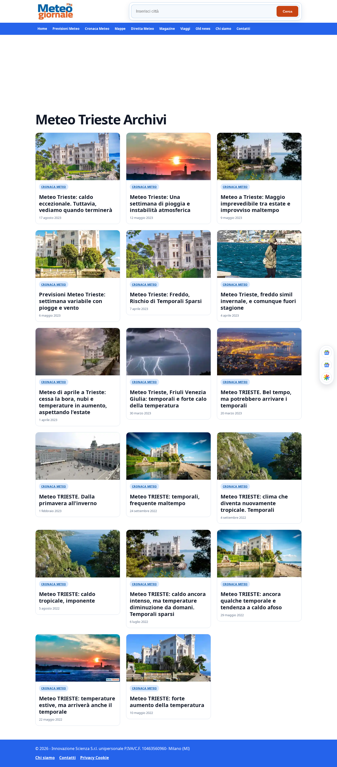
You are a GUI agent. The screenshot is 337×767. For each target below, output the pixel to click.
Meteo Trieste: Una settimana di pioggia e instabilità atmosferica (160, 203)
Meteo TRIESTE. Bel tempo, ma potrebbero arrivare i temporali (256, 399)
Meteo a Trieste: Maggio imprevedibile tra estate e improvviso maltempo (255, 203)
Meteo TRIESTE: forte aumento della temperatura (167, 701)
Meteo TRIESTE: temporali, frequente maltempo (165, 499)
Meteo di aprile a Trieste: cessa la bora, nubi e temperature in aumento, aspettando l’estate (73, 402)
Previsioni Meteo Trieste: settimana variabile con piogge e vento (72, 301)
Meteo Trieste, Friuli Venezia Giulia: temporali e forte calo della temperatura (168, 399)
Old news (203, 28)
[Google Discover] (326, 377)
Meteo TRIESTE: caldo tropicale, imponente (67, 597)
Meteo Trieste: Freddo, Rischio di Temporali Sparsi (166, 297)
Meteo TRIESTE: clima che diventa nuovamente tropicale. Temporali (254, 503)
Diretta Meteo (142, 28)
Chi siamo (223, 28)
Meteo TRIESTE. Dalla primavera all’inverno (68, 499)
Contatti (243, 28)
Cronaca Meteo (97, 28)
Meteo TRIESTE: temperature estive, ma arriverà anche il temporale (77, 705)
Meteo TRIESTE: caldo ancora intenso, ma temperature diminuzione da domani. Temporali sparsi (168, 604)
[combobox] (204, 11)
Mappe (120, 28)
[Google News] (326, 365)
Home (42, 28)
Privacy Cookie (94, 757)
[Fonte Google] (326, 352)
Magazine (167, 28)
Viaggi (185, 28)
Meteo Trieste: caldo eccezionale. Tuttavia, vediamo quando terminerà (75, 203)
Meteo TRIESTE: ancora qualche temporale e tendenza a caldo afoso (251, 601)
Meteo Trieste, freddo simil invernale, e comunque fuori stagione (258, 301)
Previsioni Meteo (66, 28)
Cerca (287, 11)
